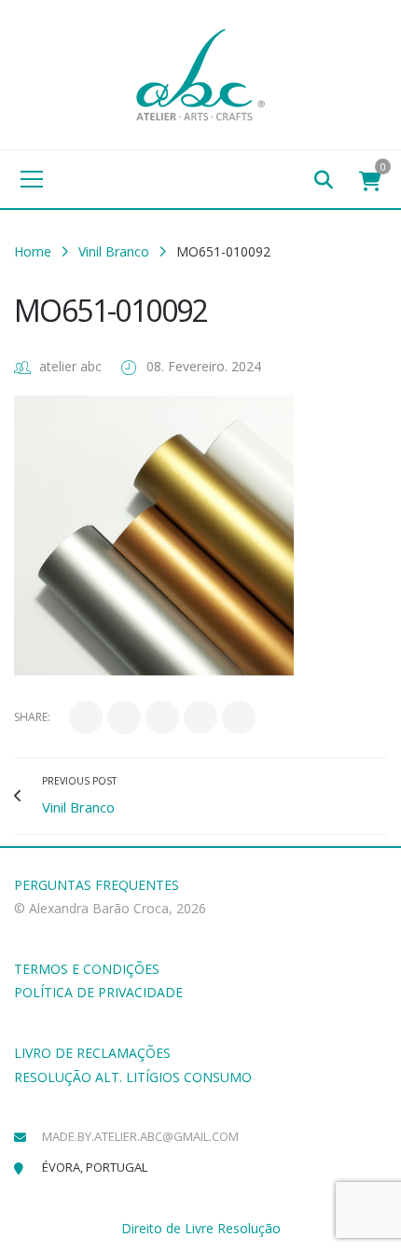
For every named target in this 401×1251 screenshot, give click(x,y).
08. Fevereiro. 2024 (203, 366)
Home (32, 251)
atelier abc (70, 366)
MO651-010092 (110, 310)
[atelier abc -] (200, 73)
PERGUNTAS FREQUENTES (96, 885)
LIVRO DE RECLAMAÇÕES (92, 1053)
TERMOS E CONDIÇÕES (86, 969)
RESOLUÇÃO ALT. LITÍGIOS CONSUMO (133, 1077)
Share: (32, 717)
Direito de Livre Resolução (201, 1228)
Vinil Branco (113, 251)
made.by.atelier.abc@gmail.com (140, 1136)
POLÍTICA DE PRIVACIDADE (98, 992)
